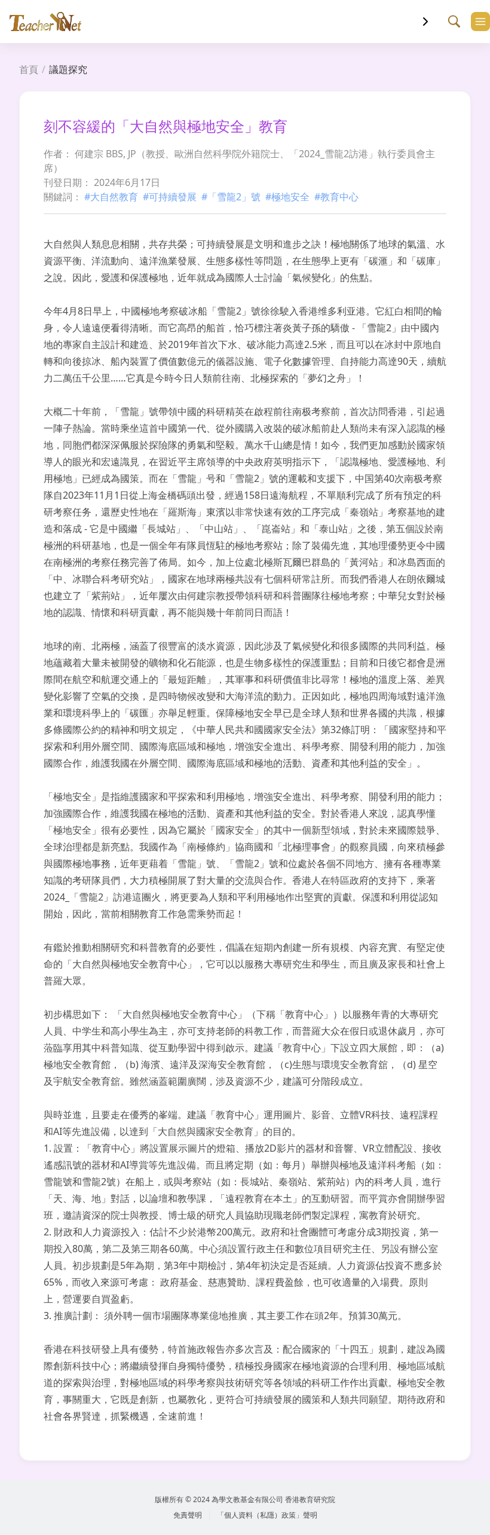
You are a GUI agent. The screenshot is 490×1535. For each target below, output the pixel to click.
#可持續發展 (170, 196)
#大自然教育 (111, 196)
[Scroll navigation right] (425, 21)
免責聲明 (187, 1515)
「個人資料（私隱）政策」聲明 (267, 1515)
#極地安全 (287, 196)
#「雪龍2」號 (231, 196)
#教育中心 (336, 196)
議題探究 (68, 69)
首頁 (28, 69)
